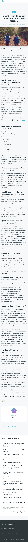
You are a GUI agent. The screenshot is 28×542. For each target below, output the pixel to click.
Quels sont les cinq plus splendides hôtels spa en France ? (13, 450)
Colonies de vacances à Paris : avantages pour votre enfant (13, 507)
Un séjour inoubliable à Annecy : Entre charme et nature (12, 493)
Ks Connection (10, 524)
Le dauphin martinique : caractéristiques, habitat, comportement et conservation (13, 488)
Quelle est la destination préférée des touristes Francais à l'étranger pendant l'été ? (13, 483)
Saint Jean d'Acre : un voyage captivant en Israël (13, 458)
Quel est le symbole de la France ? (11, 462)
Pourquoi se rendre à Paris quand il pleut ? (14, 512)
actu (7, 8)
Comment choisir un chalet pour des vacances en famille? (12, 498)
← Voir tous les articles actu (8, 426)
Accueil (3, 8)
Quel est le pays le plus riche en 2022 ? (13, 454)
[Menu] (25, 1)
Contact (18, 533)
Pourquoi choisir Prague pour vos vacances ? (14, 503)
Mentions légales (11, 533)
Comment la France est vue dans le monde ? (14, 477)
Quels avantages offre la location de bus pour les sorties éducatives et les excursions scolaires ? (13, 467)
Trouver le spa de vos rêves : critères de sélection (13, 472)
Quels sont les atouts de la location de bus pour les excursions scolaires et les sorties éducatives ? (13, 445)
